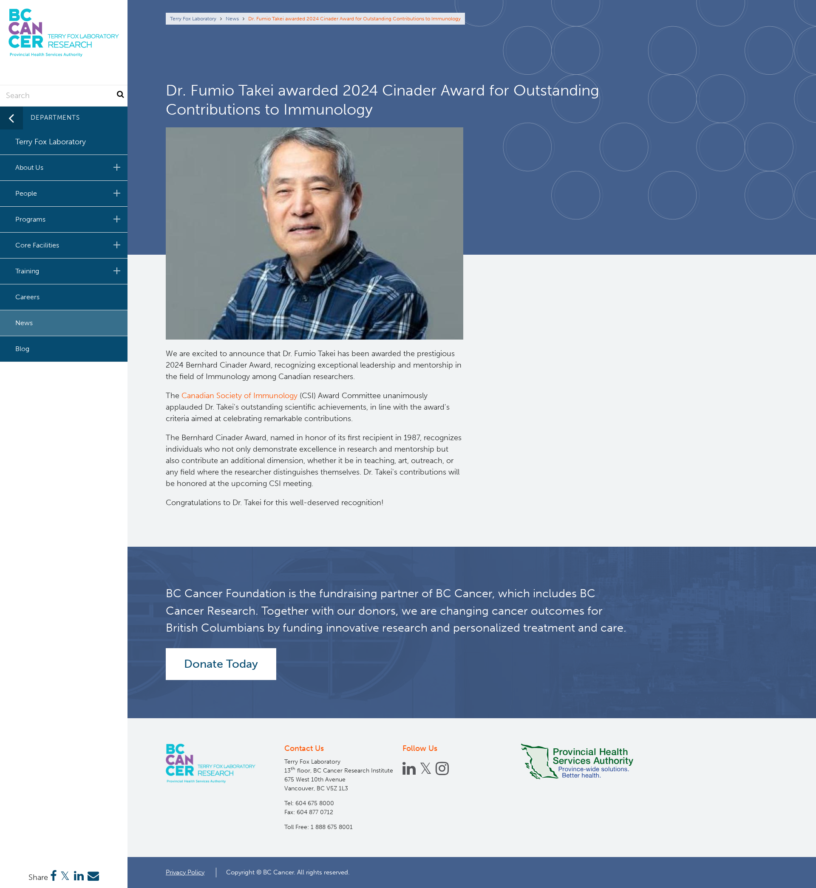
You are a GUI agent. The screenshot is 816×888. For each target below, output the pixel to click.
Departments (55, 117)
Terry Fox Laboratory (193, 19)
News (232, 19)
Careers (27, 297)
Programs (30, 219)
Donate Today (221, 664)
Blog (22, 349)
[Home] (210, 763)
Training (27, 271)
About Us (29, 167)
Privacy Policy (185, 872)
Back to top (789, 874)
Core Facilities (37, 245)
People (26, 193)
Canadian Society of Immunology (239, 395)
